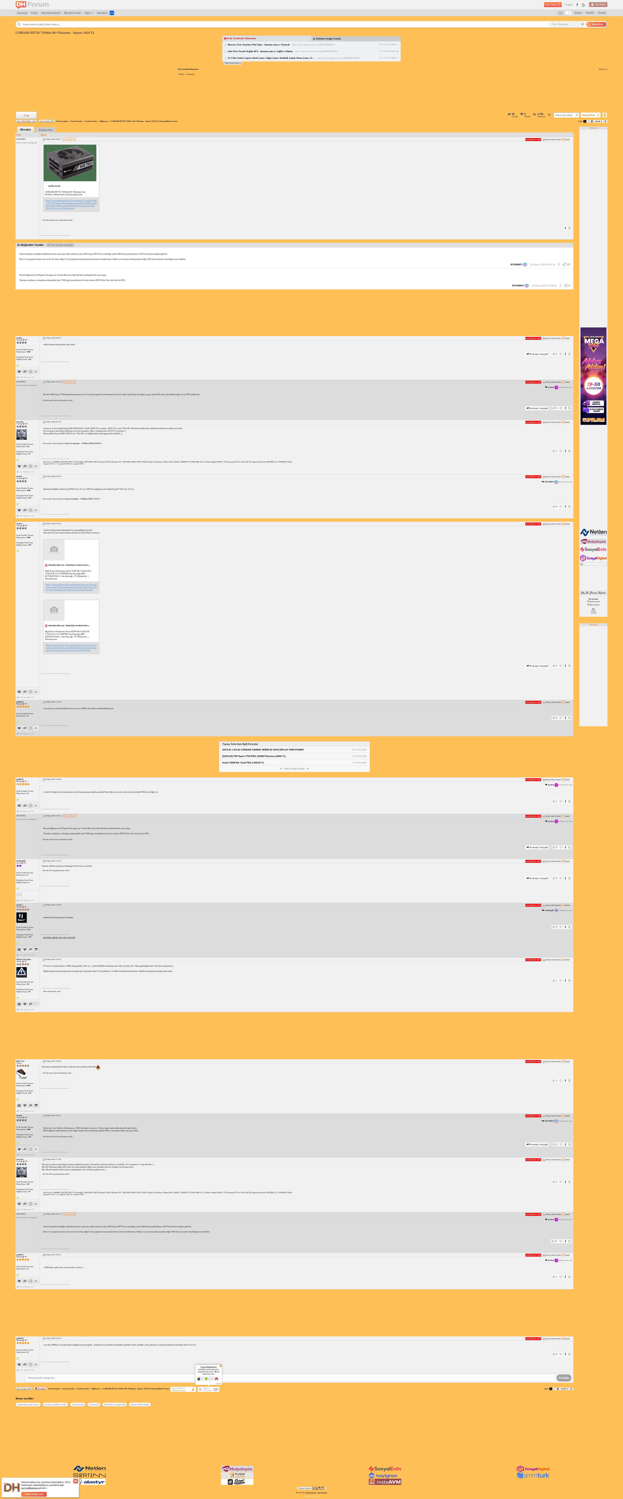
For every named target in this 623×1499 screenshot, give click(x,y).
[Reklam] (112, 13)
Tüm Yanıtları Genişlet (61, 245)
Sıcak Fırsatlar (77, 121)
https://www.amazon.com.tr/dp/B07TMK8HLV (313, 44)
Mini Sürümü (594, 605)
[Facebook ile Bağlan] (577, 4)
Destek (602, 12)
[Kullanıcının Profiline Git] (21, 434)
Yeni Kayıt (600, 4)
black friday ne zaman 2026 (114, 1405)
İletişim (578, 12)
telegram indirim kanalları (139, 1405)
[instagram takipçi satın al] (593, 561)
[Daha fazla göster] (233, 63)
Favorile (41, 1388)
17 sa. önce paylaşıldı (387, 57)
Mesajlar (25, 129)
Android (210, 1379)
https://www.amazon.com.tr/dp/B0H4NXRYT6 (316, 51)
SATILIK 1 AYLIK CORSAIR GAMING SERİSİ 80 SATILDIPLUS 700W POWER (263, 749)
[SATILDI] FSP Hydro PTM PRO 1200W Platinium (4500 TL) (254, 756)
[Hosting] (593, 536)
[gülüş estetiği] (593, 595)
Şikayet (567, 139)
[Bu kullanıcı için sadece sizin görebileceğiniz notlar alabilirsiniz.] (17, 365)
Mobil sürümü (594, 601)
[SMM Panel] (533, 1478)
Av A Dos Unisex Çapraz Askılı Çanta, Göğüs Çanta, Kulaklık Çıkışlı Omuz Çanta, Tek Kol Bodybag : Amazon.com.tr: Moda (271, 58)
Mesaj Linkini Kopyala (553, 139)
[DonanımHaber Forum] (33, 5)
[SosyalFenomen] (237, 1484)
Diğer (87, 13)
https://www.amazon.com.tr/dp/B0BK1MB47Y (338, 58)
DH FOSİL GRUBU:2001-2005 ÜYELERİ (59, 938)
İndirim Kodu (74, 13)
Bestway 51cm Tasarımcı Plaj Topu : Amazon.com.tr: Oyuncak (259, 44)
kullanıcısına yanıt (560, 387)
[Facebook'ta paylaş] (565, 228)
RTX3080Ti (516, 264)
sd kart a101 (94, 1405)
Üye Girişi (551, 4)
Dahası (218, 1383)
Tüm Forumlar (62, 121)
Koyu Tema (561, 13)
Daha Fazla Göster (294, 768)
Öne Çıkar (26, 120)
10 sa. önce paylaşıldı (387, 44)
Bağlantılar (46, 130)
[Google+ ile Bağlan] (583, 4)
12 (568, 264)
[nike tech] (89, 1478)
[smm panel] (593, 543)
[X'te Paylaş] (569, 228)
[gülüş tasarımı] (237, 1478)
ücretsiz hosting (78, 1405)
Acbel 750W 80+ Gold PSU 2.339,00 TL (243, 762)
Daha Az (602, 69)
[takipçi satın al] (593, 552)
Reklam (590, 12)
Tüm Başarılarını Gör (27, 377)
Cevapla (46, 121)
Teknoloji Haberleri (51, 13)
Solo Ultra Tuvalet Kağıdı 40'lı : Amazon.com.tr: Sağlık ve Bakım (260, 51)
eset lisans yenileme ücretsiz (55, 1405)
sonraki (597, 121)
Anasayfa (22, 13)
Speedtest (102, 13)
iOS (201, 1379)
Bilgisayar (104, 121)
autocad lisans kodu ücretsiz (28, 1405)
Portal (34, 13)
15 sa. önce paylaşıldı (387, 51)
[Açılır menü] (559, 265)
